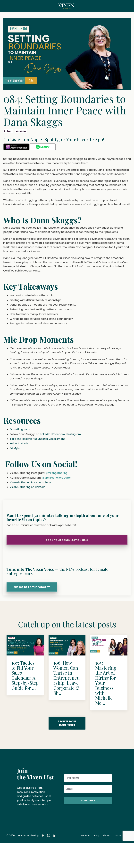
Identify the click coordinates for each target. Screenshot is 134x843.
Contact (118, 835)
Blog (96, 835)
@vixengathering (56, 473)
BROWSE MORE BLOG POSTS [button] (67, 723)
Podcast (85, 835)
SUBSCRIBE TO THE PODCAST (32, 587)
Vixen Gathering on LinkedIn (27, 487)
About (106, 835)
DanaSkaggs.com (21, 429)
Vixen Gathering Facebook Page (30, 482)
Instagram (74, 434)
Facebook (58, 434)
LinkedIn (45, 434)
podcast (8, 131)
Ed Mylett (16, 448)
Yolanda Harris (19, 443)
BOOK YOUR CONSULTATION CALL (67, 540)
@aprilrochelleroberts (56, 478)
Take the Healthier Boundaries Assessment (37, 439)
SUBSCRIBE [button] (88, 800)
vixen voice (21, 131)
